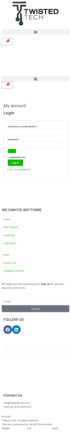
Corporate (9, 235)
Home (6, 219)
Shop (6, 254)
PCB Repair (9, 243)
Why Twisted (10, 227)
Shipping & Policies (13, 270)
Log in (15, 162)
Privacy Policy (18, 428)
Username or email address (27, 126)
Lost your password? (18, 169)
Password (18, 139)
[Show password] (12, 151)
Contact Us (9, 262)
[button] (35, 32)
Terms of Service (41, 428)
